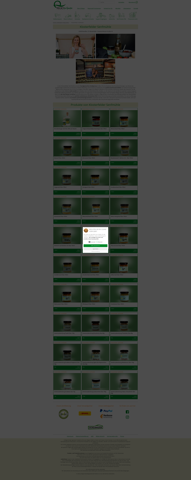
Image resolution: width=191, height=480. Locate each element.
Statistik (100, 242)
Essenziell (93, 242)
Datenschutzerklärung (95, 251)
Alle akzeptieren (95, 245)
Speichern (95, 249)
